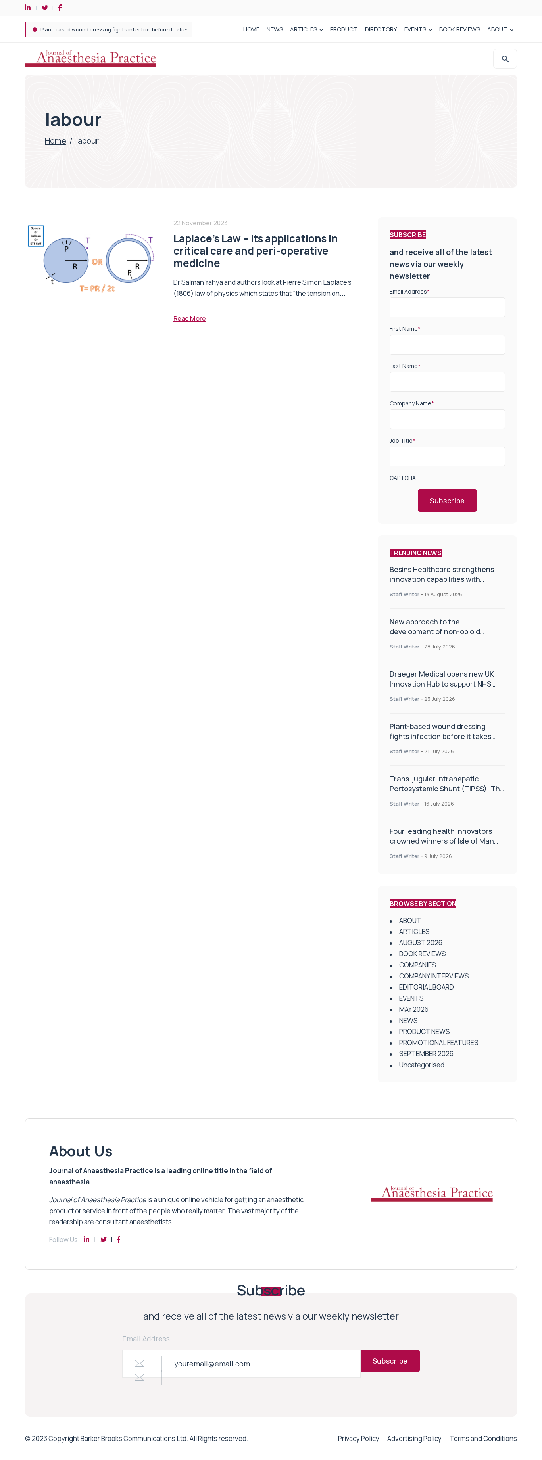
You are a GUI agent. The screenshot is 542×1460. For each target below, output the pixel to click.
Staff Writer (404, 594)
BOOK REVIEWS (459, 29)
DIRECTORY (381, 29)
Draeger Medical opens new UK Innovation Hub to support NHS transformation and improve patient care (442, 688)
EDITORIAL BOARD (426, 987)
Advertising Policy (414, 1438)
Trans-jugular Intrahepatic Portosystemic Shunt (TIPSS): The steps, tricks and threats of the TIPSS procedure (447, 793)
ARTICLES (303, 29)
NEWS (275, 29)
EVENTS (415, 29)
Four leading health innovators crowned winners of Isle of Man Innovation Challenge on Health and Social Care (442, 845)
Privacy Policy (358, 1438)
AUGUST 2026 (420, 942)
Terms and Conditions (483, 1438)
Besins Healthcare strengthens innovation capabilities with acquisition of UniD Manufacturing (447, 579)
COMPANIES (417, 964)
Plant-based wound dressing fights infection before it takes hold (120, 29)
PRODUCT (344, 29)
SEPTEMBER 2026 (426, 1053)
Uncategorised (421, 1064)
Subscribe (447, 500)
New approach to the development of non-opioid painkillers (435, 631)
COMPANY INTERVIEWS (434, 975)
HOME (251, 29)
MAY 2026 (414, 1009)
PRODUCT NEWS (424, 1031)
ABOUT (497, 29)
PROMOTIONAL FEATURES (439, 1042)
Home (55, 140)
